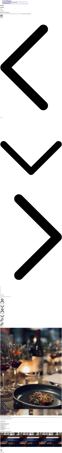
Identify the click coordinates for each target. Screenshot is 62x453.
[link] (31, 433)
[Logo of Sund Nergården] (31, 1)
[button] (31, 68)
